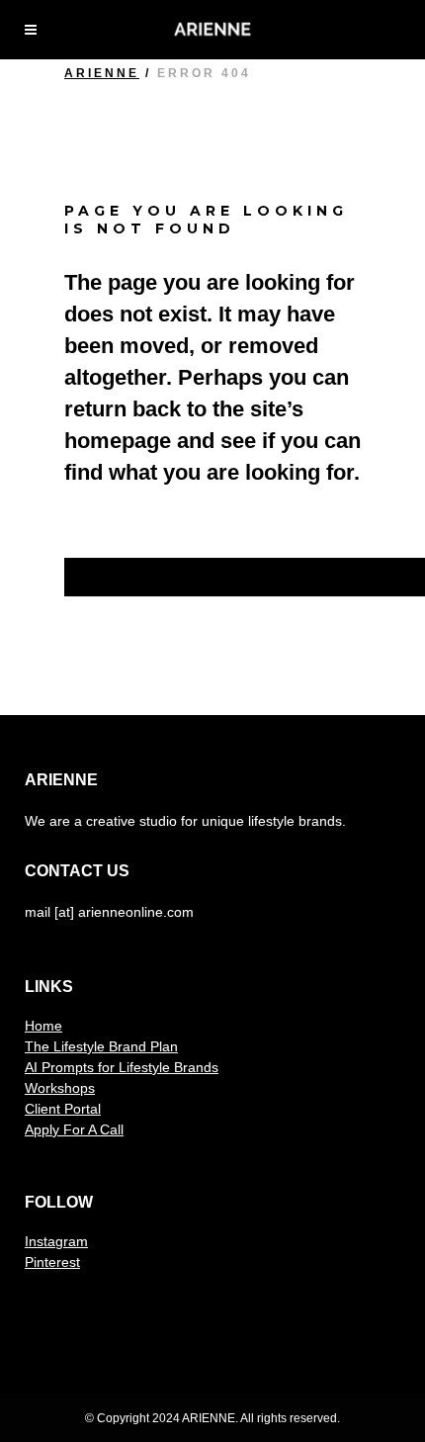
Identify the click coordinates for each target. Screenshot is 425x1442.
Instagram (56, 1241)
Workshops (60, 1088)
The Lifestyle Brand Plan (101, 1046)
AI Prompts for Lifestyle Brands (121, 1067)
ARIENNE (101, 73)
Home (43, 1026)
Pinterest (52, 1262)
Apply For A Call (74, 1129)
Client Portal (63, 1109)
